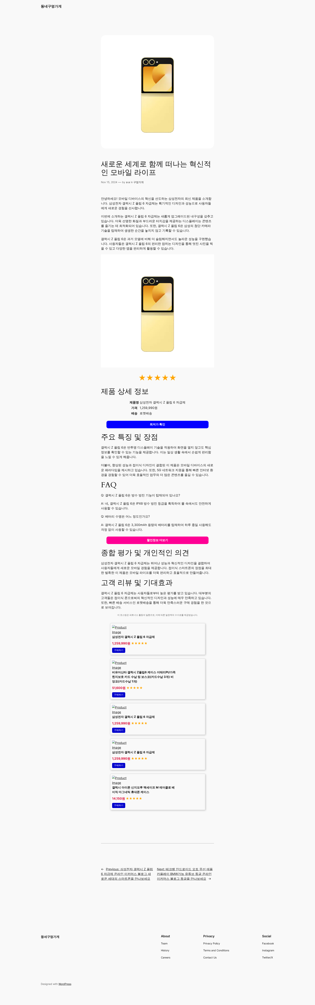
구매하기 (118, 650)
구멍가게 (138, 182)
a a (128, 182)
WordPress (65, 983)
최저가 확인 (157, 424)
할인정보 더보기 (157, 540)
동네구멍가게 (51, 6)
